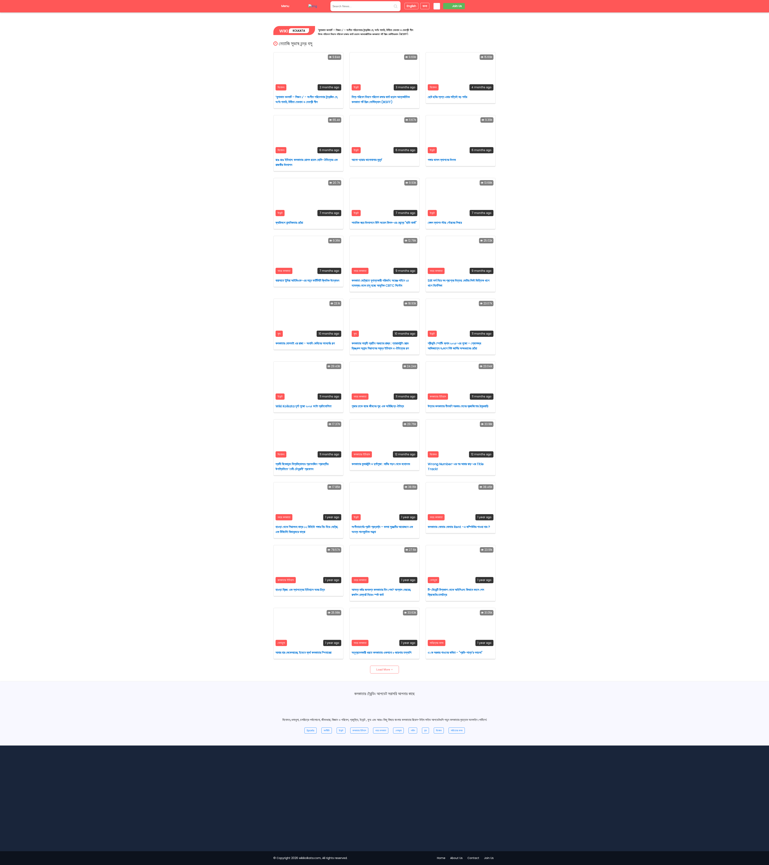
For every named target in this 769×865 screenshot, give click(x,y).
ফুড (425, 730)
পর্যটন (413, 730)
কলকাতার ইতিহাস (359, 730)
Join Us (491, 753)
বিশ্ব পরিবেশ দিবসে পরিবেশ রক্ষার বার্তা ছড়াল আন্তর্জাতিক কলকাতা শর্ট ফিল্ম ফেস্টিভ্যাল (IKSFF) (363, 34)
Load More (383, 669)
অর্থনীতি (327, 730)
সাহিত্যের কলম (457, 730)
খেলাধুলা (398, 730)
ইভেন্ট (341, 730)
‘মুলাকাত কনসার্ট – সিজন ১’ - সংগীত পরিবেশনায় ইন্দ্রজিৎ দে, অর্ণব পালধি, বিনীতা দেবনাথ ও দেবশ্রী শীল (365, 30)
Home (441, 858)
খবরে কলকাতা (380, 730)
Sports (310, 730)
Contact (473, 858)
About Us (456, 858)
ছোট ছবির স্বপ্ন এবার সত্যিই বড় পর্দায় (386, 811)
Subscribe (437, 839)
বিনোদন (439, 730)
